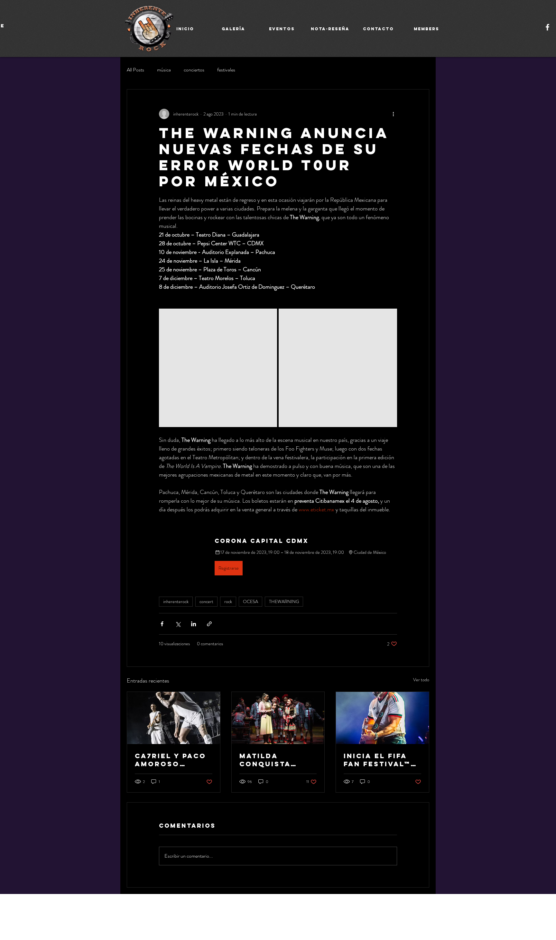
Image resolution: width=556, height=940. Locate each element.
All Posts (135, 69)
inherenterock (176, 601)
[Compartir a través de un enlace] (209, 624)
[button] (278, 556)
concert (206, 601)
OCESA (250, 601)
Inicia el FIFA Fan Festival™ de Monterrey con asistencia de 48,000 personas (381, 760)
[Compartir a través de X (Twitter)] (178, 624)
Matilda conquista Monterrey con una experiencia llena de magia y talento (277, 760)
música (164, 69)
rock (228, 601)
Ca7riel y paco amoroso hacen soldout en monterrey (172, 760)
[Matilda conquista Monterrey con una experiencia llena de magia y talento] (278, 718)
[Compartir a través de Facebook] (162, 624)
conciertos (194, 69)
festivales (226, 69)
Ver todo (421, 679)
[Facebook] (547, 27)
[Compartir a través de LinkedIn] (193, 624)
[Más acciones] (393, 114)
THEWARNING (284, 601)
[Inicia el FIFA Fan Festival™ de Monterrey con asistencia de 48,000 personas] (382, 718)
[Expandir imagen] (218, 368)
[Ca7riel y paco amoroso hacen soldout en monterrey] (173, 718)
